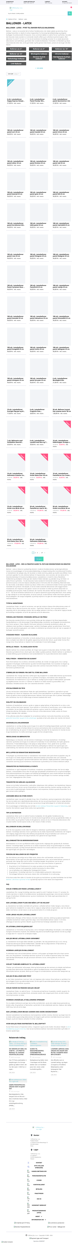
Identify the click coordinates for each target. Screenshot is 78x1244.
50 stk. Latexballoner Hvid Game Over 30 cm (15, 540)
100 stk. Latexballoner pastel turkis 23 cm (38, 348)
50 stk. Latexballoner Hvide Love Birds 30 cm (61, 507)
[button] (13, 73)
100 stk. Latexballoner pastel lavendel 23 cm (15, 317)
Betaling (39, 1189)
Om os (39, 1199)
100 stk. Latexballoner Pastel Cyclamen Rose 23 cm (16, 287)
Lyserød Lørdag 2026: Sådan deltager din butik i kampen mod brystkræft (60, 1052)
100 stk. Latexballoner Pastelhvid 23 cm (38, 286)
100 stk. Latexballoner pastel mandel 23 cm (38, 131)
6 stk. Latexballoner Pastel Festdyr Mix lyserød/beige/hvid (37, 101)
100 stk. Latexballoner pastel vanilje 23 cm (61, 286)
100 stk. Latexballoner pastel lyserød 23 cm (15, 193)
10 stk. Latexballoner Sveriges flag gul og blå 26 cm (15, 411)
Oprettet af (39, 1241)
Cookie (39, 1180)
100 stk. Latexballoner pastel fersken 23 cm (38, 162)
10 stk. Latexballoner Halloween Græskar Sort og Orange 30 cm (16, 475)
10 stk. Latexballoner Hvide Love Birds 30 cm (15, 507)
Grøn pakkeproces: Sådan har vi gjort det (17, 1087)
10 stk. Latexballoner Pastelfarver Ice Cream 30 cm (61, 475)
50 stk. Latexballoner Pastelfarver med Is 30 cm (38, 508)
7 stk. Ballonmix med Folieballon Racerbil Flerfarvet (15, 442)
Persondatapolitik (39, 1176)
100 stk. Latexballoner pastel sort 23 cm (15, 131)
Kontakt (39, 1163)
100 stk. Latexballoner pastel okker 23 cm (15, 162)
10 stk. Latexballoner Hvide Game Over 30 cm (38, 474)
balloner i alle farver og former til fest (18, 879)
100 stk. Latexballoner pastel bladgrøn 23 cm (61, 255)
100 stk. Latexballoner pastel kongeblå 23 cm (15, 348)
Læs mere (12, 1072)
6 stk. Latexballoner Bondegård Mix (60, 379)
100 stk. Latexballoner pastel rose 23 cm (15, 255)
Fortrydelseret (39, 1184)
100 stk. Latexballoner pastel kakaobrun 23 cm (39, 317)
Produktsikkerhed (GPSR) (39, 1212)
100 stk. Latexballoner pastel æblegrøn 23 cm (61, 348)
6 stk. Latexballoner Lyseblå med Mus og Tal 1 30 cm (38, 442)
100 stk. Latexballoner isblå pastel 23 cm (38, 224)
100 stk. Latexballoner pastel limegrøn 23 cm (38, 255)
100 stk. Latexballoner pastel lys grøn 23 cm (38, 379)
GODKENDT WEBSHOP (39, 1205)
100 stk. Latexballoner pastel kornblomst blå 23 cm (15, 225)
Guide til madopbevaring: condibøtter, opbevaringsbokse (38, 1052)
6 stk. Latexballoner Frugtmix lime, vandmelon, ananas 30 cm (38, 412)
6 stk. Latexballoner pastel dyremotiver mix (61, 100)
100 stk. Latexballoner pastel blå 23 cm (61, 193)
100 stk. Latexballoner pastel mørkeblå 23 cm (61, 224)
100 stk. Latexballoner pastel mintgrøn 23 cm (15, 379)
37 (42, 553)
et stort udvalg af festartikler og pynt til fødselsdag (52, 806)
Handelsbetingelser (39, 1171)
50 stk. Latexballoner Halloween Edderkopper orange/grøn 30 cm (39, 541)
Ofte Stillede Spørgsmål (39, 1167)
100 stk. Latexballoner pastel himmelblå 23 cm (61, 317)
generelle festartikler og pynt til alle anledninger (21, 718)
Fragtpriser (39, 1193)
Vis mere (39, 559)
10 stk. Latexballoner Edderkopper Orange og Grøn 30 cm (61, 442)
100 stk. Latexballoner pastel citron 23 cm (61, 131)
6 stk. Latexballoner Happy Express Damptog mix (16, 101)
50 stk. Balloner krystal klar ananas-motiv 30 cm (62, 410)
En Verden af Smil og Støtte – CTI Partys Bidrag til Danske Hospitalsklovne (18, 1052)
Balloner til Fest (12, 19)
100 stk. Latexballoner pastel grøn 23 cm (38, 193)
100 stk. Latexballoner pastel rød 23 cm (61, 162)
